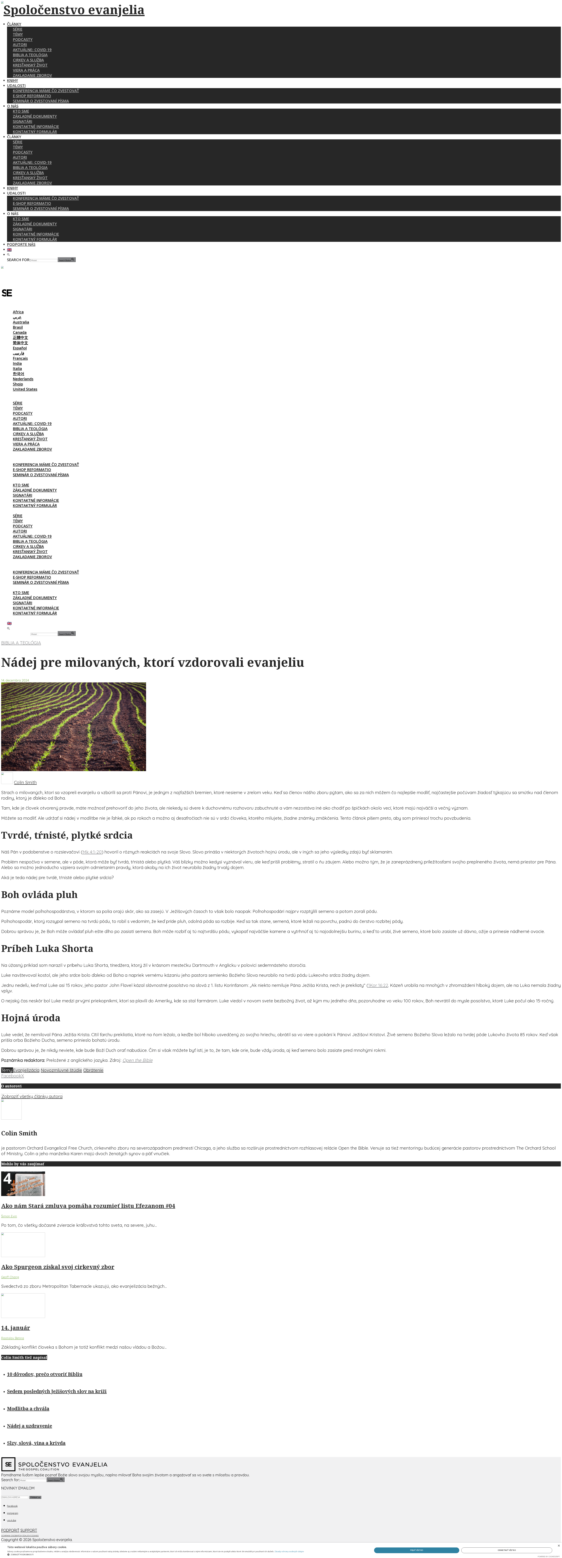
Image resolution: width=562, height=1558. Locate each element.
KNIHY (12, 80)
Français (20, 358)
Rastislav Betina (12, 1338)
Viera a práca (26, 70)
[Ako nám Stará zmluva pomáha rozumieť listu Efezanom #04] (23, 1194)
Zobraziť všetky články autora (31, 1096)
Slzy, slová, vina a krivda (36, 1443)
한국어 (18, 373)
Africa (18, 311)
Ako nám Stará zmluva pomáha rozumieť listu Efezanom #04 (88, 1205)
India (17, 363)
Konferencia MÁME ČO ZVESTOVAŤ (46, 90)
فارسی (18, 353)
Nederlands (23, 378)
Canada (20, 332)
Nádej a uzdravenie (29, 1426)
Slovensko (16, 306)
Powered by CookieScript (549, 1556)
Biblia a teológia (30, 54)
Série (17, 29)
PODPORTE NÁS (21, 244)
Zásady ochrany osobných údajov (289, 1551)
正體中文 (20, 337)
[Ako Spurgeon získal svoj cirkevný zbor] (23, 1255)
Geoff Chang (10, 1277)
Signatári (22, 121)
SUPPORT (28, 1530)
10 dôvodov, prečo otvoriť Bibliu (44, 1374)
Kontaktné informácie (36, 126)
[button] (8, 254)
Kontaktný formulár (35, 131)
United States (25, 389)
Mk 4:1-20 (92, 852)
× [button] (559, 1546)
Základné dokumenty (35, 116)
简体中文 (20, 342)
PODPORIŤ (10, 1530)
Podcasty (22, 39)
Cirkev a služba (28, 60)
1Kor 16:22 (378, 985)
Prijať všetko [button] (416, 1550)
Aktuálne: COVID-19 (32, 49)
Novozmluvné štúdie (61, 1070)
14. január (15, 1327)
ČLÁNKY (14, 24)
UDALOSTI (16, 85)
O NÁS (12, 106)
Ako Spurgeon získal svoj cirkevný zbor (57, 1267)
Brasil (18, 327)
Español (20, 348)
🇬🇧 (9, 249)
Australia (21, 322)
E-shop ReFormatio (32, 95)
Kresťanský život (30, 65)
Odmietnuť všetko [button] (507, 1550)
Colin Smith (25, 782)
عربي (17, 317)
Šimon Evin (9, 1216)
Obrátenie (93, 1070)
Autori (20, 44)
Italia (17, 368)
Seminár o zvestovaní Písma (41, 100)
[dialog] (281, 1550)
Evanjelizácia (26, 1070)
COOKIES (34, 1535)
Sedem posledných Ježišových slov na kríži (57, 1391)
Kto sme (21, 111)
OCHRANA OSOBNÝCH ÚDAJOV (15, 1535)
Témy (18, 34)
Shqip (18, 384)
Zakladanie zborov (32, 75)
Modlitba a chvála (28, 1408)
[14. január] (23, 1316)
